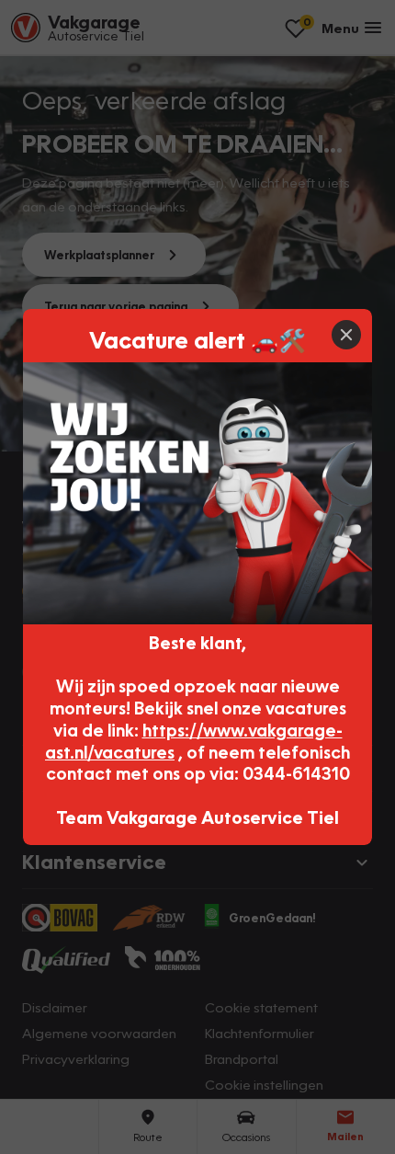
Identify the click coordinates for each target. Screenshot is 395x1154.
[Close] (346, 334)
